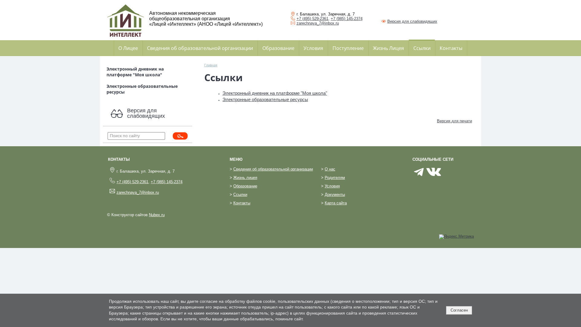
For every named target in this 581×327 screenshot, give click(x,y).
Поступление (348, 48)
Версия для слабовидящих (412, 21)
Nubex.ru (157, 215)
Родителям (335, 178)
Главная (210, 65)
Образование (278, 48)
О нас (330, 169)
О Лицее (128, 48)
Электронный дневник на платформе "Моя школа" (135, 72)
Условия (313, 48)
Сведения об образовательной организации (200, 48)
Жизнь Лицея (388, 48)
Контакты (451, 48)
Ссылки (422, 48)
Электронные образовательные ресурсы (142, 89)
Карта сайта (336, 203)
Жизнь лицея (245, 178)
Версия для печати (454, 121)
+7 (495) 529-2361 (312, 18)
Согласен (459, 310)
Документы (335, 195)
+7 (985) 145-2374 (347, 18)
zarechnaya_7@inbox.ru (318, 23)
